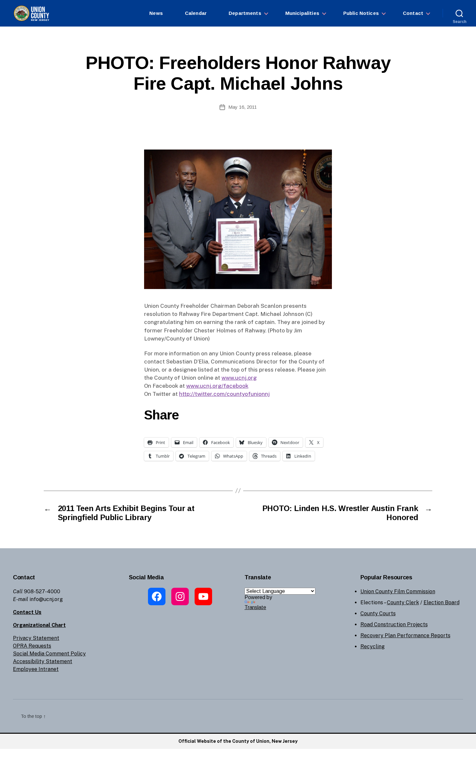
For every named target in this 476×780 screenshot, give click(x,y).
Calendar (196, 13)
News (156, 13)
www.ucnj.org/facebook (217, 386)
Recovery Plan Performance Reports (405, 635)
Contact (413, 13)
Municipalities (302, 13)
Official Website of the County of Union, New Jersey (238, 741)
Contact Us (27, 612)
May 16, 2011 (242, 107)
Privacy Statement (36, 638)
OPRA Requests (32, 646)
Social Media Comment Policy (49, 654)
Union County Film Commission (397, 591)
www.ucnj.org (239, 377)
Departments (245, 13)
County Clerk (403, 602)
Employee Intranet (36, 669)
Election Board (441, 602)
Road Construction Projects (394, 624)
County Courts (378, 613)
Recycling (372, 646)
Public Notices (361, 13)
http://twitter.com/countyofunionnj (224, 394)
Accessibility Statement (42, 661)
